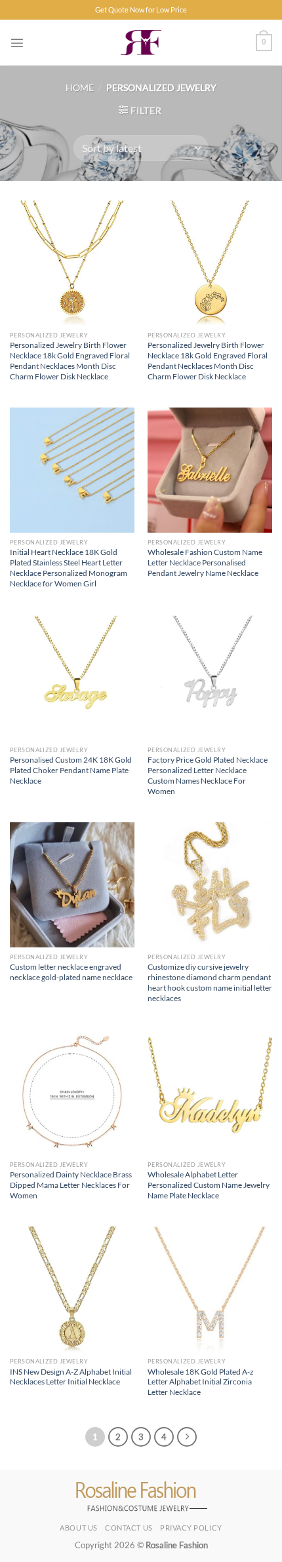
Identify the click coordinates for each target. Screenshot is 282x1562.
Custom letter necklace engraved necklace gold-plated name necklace (71, 972)
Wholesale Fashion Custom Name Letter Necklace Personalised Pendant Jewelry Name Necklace (205, 562)
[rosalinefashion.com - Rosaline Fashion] (141, 43)
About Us (78, 1527)
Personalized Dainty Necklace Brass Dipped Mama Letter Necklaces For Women (71, 1185)
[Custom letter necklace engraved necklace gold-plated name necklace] (72, 884)
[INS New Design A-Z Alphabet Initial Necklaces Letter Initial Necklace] (72, 1289)
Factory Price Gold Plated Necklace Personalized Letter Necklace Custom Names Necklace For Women (208, 775)
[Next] (187, 1437)
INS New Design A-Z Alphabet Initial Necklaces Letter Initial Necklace (71, 1377)
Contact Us (129, 1527)
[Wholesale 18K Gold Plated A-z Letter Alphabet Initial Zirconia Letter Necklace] (210, 1289)
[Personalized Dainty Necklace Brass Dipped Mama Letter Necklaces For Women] (72, 1092)
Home (80, 87)
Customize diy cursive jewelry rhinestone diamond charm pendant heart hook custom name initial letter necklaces (210, 982)
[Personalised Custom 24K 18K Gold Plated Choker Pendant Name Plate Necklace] (72, 677)
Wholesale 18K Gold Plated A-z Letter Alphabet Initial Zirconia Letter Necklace (201, 1382)
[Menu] (17, 43)
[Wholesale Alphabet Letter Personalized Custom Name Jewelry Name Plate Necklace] (210, 1092)
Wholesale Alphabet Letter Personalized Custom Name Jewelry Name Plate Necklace (209, 1185)
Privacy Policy (191, 1527)
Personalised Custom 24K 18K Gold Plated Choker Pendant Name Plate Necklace (71, 770)
